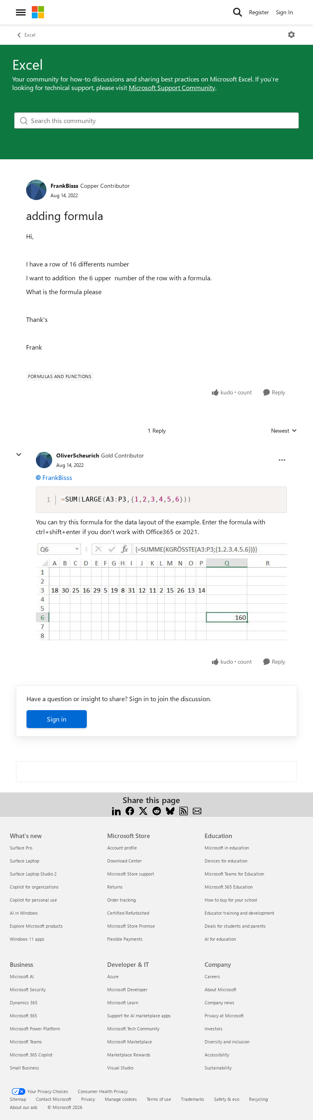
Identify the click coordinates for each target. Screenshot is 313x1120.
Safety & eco (226, 1099)
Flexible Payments (125, 939)
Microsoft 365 (23, 1015)
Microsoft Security (28, 989)
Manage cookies (121, 1099)
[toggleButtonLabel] (291, 34)
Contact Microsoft (53, 1099)
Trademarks (192, 1099)
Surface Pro (21, 848)
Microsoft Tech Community (133, 1028)
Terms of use (159, 1099)
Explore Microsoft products (36, 926)
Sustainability (218, 1068)
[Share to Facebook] (130, 809)
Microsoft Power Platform (35, 1028)
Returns (115, 887)
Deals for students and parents (235, 926)
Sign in (56, 719)
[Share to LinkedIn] (116, 809)
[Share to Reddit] (156, 809)
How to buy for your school (231, 900)
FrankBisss (64, 185)
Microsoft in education (227, 848)
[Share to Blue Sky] (170, 809)
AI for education (220, 939)
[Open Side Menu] (21, 12)
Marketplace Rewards (128, 1055)
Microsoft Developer (127, 989)
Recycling (258, 1099)
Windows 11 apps (27, 939)
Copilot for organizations (34, 887)
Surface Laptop (24, 861)
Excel (29, 34)
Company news (219, 1002)
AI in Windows (24, 913)
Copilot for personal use (33, 900)
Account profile (122, 848)
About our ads (23, 1107)
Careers (212, 976)
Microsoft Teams (26, 1042)
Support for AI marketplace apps (139, 1015)
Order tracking (121, 900)
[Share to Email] (197, 809)
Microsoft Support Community (172, 87)
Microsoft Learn (122, 1002)
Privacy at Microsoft (224, 1015)
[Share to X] (143, 809)
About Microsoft (220, 989)
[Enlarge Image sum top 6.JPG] (161, 590)
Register (259, 12)
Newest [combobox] (284, 431)
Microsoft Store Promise (131, 926)
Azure (113, 976)
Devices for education (226, 861)
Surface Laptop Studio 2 (33, 874)
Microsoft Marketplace (129, 1042)
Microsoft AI (22, 976)
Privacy (88, 1099)
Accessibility (217, 1055)
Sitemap (18, 1099)
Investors (214, 1028)
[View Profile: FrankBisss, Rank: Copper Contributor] (36, 190)
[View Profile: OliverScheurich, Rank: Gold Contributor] (44, 460)
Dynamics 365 (23, 1002)
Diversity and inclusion (227, 1042)
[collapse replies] (19, 455)
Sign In (284, 12)
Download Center (124, 861)
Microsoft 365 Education (229, 887)
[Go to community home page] (38, 12)
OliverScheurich (77, 455)
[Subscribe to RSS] (183, 809)
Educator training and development (239, 913)
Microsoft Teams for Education (234, 874)
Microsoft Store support (130, 874)
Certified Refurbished (128, 913)
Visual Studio (120, 1068)
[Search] (237, 12)
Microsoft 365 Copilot (31, 1055)
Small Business (24, 1068)
